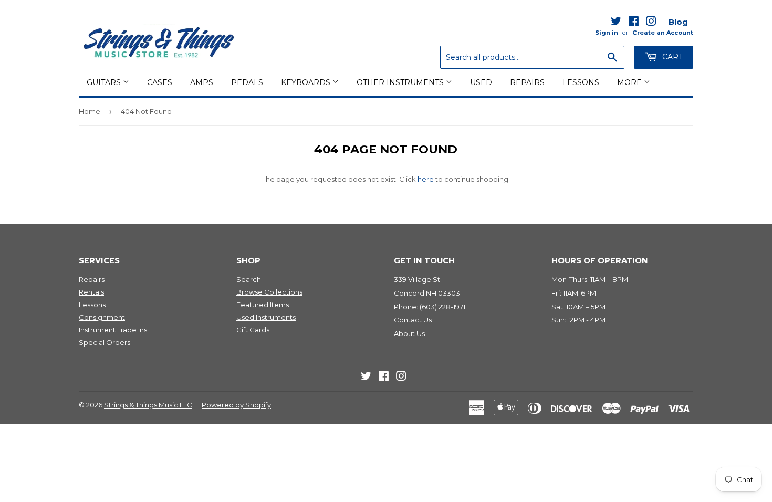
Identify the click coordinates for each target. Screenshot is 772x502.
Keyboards (306, 82)
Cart (671, 56)
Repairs (527, 82)
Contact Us (413, 320)
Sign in (606, 32)
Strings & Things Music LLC (148, 405)
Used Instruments (266, 317)
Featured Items (262, 304)
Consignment (102, 317)
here (426, 179)
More (630, 82)
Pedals (247, 82)
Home (89, 111)
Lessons (580, 82)
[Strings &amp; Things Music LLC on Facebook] (633, 23)
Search (248, 279)
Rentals (91, 292)
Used (481, 82)
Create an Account (662, 32)
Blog (678, 22)
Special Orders (104, 342)
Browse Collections (269, 292)
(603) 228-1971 (442, 306)
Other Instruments (401, 82)
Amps (201, 82)
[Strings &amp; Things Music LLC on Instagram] (651, 23)
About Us (409, 333)
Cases (159, 82)
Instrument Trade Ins (113, 330)
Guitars (105, 82)
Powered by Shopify (236, 405)
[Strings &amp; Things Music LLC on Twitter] (616, 23)
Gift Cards (252, 330)
